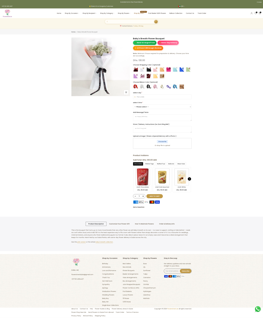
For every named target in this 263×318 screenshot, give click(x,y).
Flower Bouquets (128, 271)
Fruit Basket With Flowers (157, 13)
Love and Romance (109, 271)
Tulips (145, 274)
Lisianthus (146, 295)
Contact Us (190, 13)
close (4, 2)
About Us (74, 309)
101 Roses (126, 298)
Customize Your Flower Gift (119, 224)
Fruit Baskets (127, 291)
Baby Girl (105, 302)
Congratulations (108, 274)
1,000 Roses (127, 302)
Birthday (105, 264)
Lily (144, 267)
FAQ (91, 309)
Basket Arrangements (130, 274)
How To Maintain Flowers (144, 224)
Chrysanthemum (149, 288)
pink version (81, 242)
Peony (145, 281)
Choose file (162, 142)
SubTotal (137, 160)
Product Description (96, 224)
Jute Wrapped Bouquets (131, 284)
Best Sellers (127, 264)
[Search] (156, 21)
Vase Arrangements (130, 278)
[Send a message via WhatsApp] (258, 309)
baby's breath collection (104, 242)
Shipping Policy (100, 316)
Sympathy (106, 284)
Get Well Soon (107, 281)
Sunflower (146, 271)
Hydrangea (147, 291)
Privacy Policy (76, 316)
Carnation (147, 278)
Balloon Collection (176, 13)
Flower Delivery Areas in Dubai (122, 309)
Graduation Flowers (109, 291)
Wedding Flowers (108, 295)
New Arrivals (127, 267)
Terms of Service (132, 312)
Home (59, 13)
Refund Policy (88, 316)
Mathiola (146, 298)
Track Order (202, 13)
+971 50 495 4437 (7, 6)
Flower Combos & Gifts (131, 288)
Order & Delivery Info (167, 224)
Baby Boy (105, 298)
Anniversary (106, 267)
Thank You (106, 278)
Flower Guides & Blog (102, 309)
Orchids (146, 284)
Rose (145, 264)
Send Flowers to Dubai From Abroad (101, 312)
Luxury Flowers (128, 295)
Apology (105, 288)
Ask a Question (138, 207)
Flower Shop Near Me (78, 312)
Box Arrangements (129, 281)
